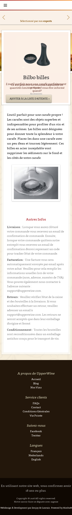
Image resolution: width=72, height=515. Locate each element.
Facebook (36, 431)
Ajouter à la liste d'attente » (30, 98)
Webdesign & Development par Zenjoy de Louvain (25, 508)
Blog (36, 383)
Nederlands (36, 455)
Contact (36, 407)
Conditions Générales (36, 411)
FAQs (36, 403)
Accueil (36, 379)
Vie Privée (36, 415)
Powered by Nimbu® (61, 508)
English (36, 459)
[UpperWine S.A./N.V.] (36, 5)
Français (36, 451)
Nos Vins (36, 387)
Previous (3, 17)
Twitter (36, 435)
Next (68, 17)
